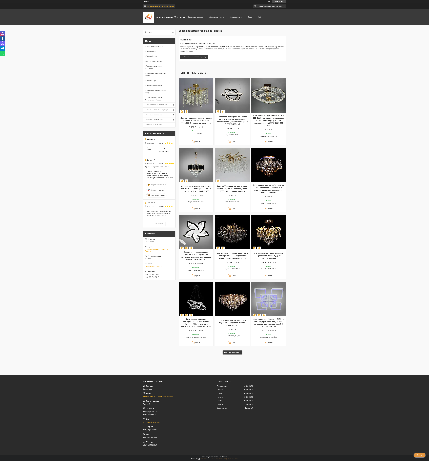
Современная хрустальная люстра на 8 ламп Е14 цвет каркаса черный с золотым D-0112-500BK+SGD (196, 188)
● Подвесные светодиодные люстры (155, 75)
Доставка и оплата (216, 17)
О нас (250, 17)
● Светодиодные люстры (154, 46)
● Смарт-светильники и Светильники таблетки (153, 99)
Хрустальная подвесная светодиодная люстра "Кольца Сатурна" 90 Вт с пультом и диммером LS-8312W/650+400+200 (196, 323)
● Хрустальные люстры (153, 61)
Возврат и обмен (236, 17)
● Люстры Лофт (150, 51)
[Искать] (172, 32)
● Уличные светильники (153, 125)
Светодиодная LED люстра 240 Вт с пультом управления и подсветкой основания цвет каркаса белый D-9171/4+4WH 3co (268, 323)
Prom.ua (224, 457)
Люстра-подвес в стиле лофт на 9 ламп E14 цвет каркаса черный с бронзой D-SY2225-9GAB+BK (159, 213)
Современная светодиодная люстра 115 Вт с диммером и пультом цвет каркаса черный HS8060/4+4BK (160, 150)
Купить (197, 141)
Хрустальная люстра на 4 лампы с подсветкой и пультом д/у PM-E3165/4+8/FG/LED (268, 255)
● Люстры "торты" (151, 80)
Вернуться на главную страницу (195, 57)
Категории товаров (195, 17)
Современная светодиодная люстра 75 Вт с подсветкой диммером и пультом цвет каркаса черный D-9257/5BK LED (196, 256)
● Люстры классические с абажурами (154, 67)
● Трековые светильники (154, 115)
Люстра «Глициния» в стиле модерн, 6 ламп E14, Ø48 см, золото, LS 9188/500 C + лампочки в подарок (196, 120)
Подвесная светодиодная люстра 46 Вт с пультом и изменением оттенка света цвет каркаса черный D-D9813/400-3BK (232, 120)
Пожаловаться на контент (208, 459)
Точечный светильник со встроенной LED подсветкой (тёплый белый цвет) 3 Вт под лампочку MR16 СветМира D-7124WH (160, 175)
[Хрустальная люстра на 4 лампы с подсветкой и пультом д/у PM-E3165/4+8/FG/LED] (268, 232)
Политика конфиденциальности (228, 459)
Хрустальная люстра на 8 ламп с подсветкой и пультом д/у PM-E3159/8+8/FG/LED (232, 322)
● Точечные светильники (154, 120)
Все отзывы (159, 224)
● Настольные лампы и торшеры (156, 110)
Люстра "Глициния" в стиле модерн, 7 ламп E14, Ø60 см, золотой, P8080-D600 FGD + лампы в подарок (232, 188)
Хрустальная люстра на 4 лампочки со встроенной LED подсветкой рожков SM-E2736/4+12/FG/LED (232, 255)
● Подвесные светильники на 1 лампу (156, 92)
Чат (421, 455)
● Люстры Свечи (151, 56)
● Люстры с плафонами (153, 85)
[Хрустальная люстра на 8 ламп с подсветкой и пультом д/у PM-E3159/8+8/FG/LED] (232, 299)
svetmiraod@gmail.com (153, 266)
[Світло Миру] (148, 17)
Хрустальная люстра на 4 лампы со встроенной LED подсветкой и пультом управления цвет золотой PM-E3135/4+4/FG (268, 189)
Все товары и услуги (231, 352)
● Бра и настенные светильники (156, 105)
